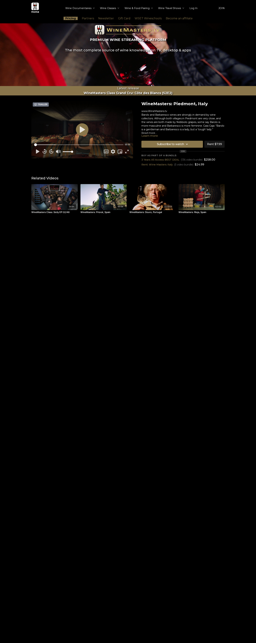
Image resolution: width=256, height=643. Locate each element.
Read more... (149, 133)
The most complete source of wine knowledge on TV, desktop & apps (128, 50)
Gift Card (124, 18)
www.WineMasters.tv (154, 111)
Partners (88, 18)
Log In (193, 8)
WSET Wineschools (148, 18)
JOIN (221, 8)
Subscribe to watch (170, 144)
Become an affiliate (179, 18)
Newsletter (106, 18)
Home (35, 11)
